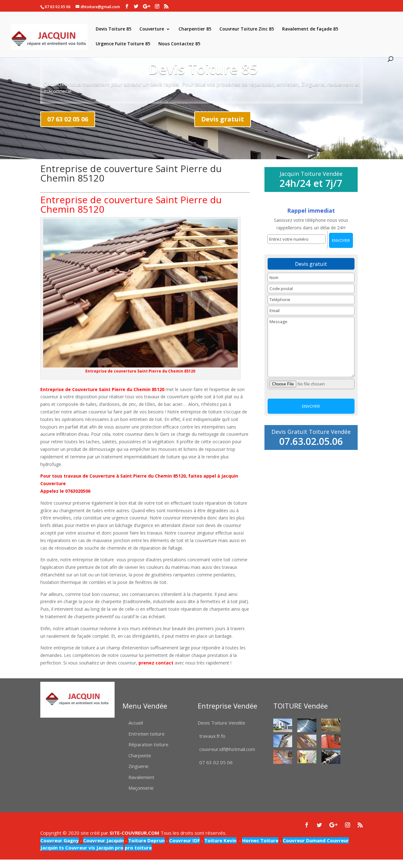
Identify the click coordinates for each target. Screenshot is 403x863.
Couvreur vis (79, 847)
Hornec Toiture (260, 840)
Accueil (135, 723)
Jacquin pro (109, 847)
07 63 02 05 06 (67, 119)
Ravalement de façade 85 (310, 29)
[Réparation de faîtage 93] (331, 757)
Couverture (151, 29)
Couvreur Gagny (59, 840)
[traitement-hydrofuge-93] (331, 741)
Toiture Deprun (146, 840)
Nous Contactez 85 (179, 44)
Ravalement (141, 777)
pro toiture (138, 847)
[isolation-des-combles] (331, 725)
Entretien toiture (146, 734)
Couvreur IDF (184, 840)
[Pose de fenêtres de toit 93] (306, 741)
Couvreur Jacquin (103, 840)
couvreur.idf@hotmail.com (227, 749)
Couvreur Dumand (304, 840)
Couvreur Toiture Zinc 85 (246, 29)
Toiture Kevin (220, 840)
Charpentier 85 (195, 29)
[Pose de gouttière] (282, 741)
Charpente (139, 755)
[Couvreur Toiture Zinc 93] (306, 725)
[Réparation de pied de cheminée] (282, 757)
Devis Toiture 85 (113, 29)
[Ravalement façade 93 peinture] (282, 725)
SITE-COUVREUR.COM (134, 833)
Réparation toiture (148, 744)
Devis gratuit (222, 119)
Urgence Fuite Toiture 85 (123, 44)
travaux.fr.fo (212, 736)
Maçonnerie (141, 788)
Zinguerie (138, 766)
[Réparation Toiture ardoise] (306, 756)
